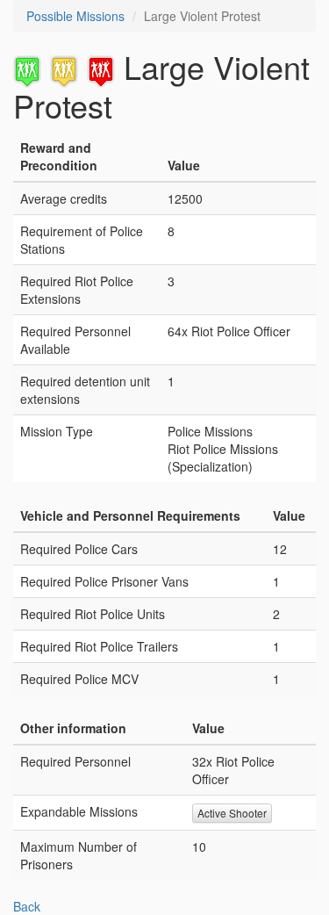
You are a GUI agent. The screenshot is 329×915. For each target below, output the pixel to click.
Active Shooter (232, 812)
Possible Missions (75, 16)
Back (26, 906)
